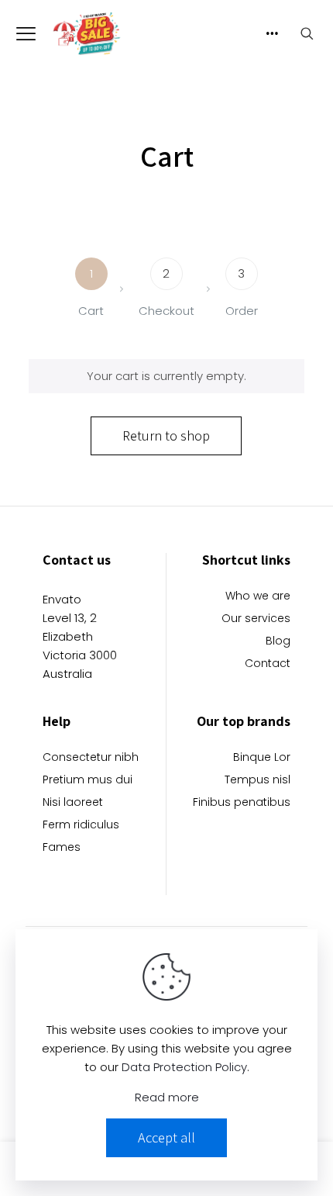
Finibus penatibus (241, 803)
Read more (167, 1097)
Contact (267, 664)
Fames (62, 848)
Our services (255, 619)
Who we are (257, 596)
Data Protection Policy (184, 1067)
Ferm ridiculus (81, 825)
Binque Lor (261, 758)
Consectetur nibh (91, 758)
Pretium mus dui (87, 780)
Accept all (166, 1137)
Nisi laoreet (73, 803)
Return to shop (166, 435)
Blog (278, 641)
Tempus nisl (257, 780)
